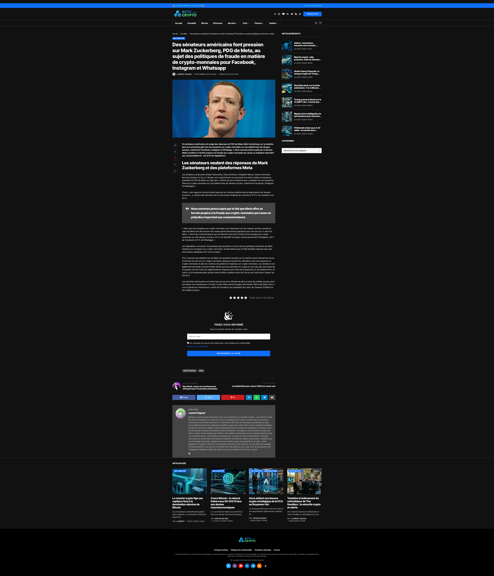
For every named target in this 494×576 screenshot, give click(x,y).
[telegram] (292, 14)
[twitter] (275, 14)
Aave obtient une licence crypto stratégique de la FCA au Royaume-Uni (266, 501)
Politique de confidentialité (197, 346)
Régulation (271, 471)
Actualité (184, 34)
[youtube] (283, 14)
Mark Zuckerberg (189, 371)
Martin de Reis (221, 519)
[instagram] (279, 14)
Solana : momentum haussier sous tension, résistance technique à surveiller (305, 47)
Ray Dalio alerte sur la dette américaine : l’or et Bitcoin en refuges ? (307, 88)
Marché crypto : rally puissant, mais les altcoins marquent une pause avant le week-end (307, 61)
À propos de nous (221, 550)
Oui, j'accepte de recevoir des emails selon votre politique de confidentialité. (220, 343)
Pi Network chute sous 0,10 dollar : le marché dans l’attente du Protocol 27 (307, 130)
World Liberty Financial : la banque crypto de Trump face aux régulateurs (306, 73)
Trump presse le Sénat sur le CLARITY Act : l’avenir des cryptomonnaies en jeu (307, 102)
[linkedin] (287, 14)
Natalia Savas (259, 518)
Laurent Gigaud (184, 74)
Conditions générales (262, 550)
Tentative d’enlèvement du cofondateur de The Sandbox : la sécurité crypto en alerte (304, 503)
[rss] (296, 14)
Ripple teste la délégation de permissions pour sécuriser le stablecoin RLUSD (307, 116)
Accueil (175, 34)
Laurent (181, 521)
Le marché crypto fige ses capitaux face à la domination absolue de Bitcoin (187, 503)
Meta (201, 371)
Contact (277, 550)
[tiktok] (300, 14)
